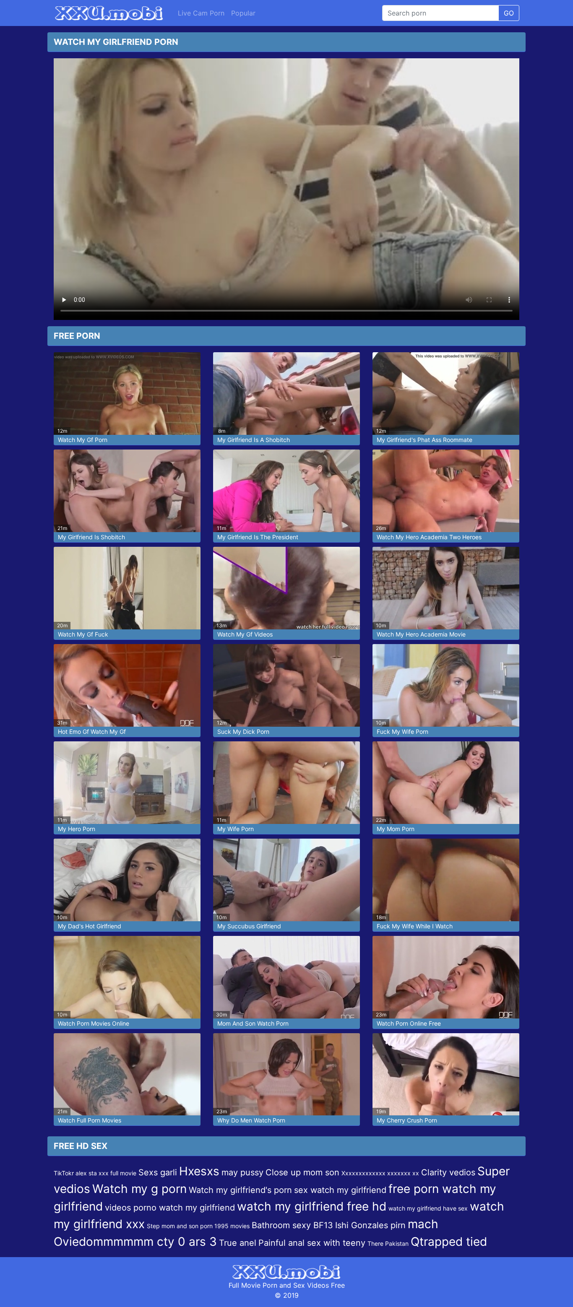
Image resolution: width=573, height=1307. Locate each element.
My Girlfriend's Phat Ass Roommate (424, 439)
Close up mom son (302, 1172)
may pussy (242, 1172)
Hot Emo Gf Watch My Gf (92, 731)
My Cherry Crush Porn (407, 1120)
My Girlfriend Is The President (257, 536)
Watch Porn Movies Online (93, 1023)
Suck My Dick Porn (243, 731)
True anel (237, 1243)
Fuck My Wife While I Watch (415, 926)
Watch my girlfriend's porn (240, 1190)
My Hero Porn (76, 828)
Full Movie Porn (253, 1285)
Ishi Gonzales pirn (370, 1225)
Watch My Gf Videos (245, 634)
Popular (243, 13)
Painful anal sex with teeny (311, 1243)
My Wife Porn (235, 828)
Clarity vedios (448, 1172)
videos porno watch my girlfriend (170, 1208)
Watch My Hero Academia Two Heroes (429, 536)
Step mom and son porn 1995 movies (198, 1225)
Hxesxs (199, 1171)
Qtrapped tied (449, 1241)
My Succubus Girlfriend (249, 926)
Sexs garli (157, 1172)
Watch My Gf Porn (82, 439)
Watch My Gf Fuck (83, 634)
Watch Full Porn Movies (89, 1120)
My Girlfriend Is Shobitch (91, 536)
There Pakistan (388, 1243)
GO (509, 13)
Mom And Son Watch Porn (253, 1023)
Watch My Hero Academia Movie (421, 634)
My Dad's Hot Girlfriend (89, 926)
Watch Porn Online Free (409, 1023)
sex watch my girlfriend (340, 1190)
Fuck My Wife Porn (402, 731)
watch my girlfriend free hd (311, 1206)
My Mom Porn (395, 828)
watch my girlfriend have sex (428, 1208)
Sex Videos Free (319, 1285)
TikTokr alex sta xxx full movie (95, 1173)
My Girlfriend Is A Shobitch (253, 439)
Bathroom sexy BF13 (292, 1225)
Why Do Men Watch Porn (251, 1120)
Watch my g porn (139, 1189)
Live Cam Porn (201, 13)
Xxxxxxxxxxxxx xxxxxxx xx (380, 1173)
